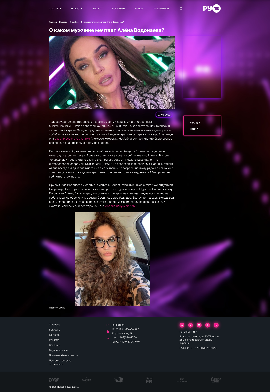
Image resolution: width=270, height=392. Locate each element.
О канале (54, 324)
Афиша (139, 8)
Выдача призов (58, 350)
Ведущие (54, 329)
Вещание (54, 345)
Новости (76, 8)
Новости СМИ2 (57, 307)
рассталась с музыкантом (72, 138)
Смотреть (55, 8)
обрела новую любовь (120, 206)
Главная (53, 22)
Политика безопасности (63, 355)
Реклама (54, 339)
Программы (118, 8)
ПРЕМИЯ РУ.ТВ (161, 8)
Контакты (54, 334)
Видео (96, 8)
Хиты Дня (74, 22)
